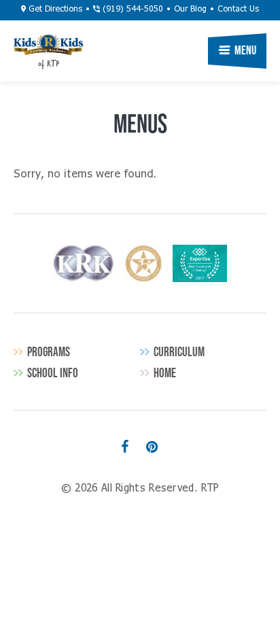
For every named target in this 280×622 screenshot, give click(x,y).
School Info (52, 373)
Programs (48, 352)
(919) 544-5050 (131, 9)
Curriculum (179, 352)
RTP (49, 45)
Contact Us (238, 9)
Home (165, 373)
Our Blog (190, 9)
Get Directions (54, 9)
